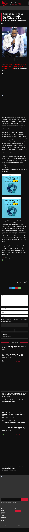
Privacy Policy (13, 502)
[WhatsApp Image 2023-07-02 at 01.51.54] (11, 74)
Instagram (6, 525)
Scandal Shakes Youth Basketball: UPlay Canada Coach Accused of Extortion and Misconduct (14, 394)
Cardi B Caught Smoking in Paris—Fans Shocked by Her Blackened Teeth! (14, 400)
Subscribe (24, 499)
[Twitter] (13, 288)
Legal (3, 357)
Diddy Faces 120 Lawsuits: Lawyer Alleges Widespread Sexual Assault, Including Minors (13, 355)
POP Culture (4, 23)
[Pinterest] (16, 288)
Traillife (5, 334)
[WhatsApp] (19, 288)
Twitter (19, 525)
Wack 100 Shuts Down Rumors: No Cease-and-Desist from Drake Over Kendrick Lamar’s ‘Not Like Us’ (14, 348)
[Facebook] (10, 288)
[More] (22, 288)
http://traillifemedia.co (7, 336)
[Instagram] (2, 526)
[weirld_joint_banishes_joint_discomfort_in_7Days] (11, 196)
